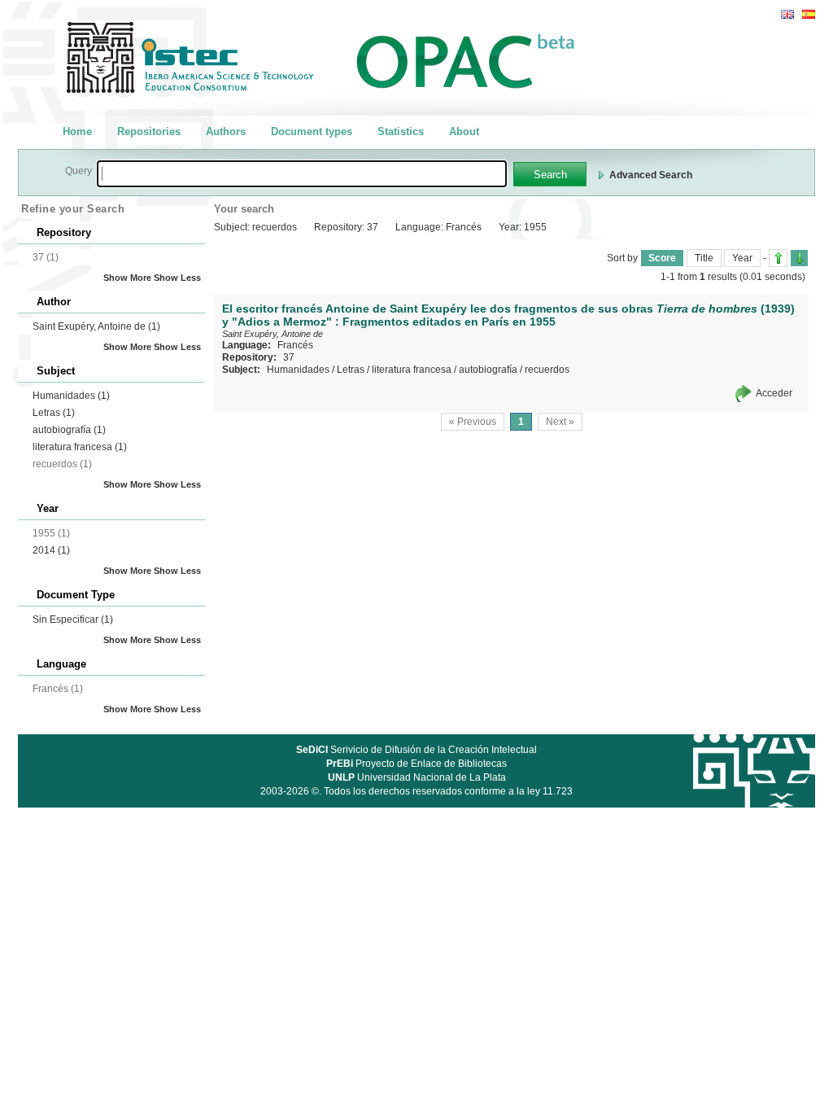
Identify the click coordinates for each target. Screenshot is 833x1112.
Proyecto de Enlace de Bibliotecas (416, 763)
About (464, 131)
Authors (226, 131)
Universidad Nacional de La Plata (417, 777)
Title (704, 258)
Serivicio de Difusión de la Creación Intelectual (416, 749)
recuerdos (547, 369)
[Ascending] (778, 258)
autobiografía (69, 430)
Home (77, 131)
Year (742, 258)
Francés (295, 345)
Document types (311, 131)
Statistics (400, 131)
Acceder (774, 393)
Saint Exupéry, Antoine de (96, 326)
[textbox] (302, 173)
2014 (51, 550)
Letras (54, 412)
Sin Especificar (73, 619)
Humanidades (71, 395)
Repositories (149, 131)
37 (288, 357)
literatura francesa (80, 447)
